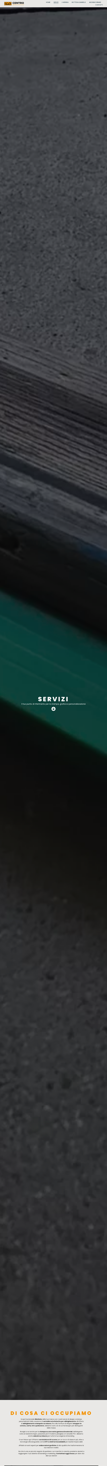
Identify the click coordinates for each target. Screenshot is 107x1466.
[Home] (14, 3)
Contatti (99, 5)
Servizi (56, 2)
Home (48, 2)
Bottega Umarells (79, 2)
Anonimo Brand (95, 2)
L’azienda (65, 2)
